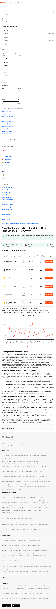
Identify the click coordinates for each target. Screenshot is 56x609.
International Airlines (29, 452)
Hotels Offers (11, 579)
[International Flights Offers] (21, 2)
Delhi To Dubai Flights (6, 495)
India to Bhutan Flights (7, 212)
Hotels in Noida (46, 593)
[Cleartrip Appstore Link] (16, 605)
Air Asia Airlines (13, 526)
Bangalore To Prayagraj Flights (20, 566)
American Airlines (5, 526)
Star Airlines (38, 524)
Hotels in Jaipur (36, 585)
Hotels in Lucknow (23, 593)
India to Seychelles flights (7, 204)
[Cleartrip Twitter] (10, 446)
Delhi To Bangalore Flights (17, 463)
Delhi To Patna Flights (6, 479)
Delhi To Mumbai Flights (17, 461)
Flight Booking (5, 452)
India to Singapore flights (7, 199)
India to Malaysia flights (7, 202)
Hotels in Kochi (5, 595)
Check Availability (48, 261)
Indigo (3, 518)
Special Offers (28, 579)
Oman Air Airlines (5, 529)
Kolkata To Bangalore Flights (7, 476)
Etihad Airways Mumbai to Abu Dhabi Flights (38, 555)
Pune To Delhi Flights (28, 463)
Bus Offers (17, 579)
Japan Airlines (20, 532)
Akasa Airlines (20, 518)
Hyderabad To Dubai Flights (7, 505)
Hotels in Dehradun (13, 598)
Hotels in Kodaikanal (36, 590)
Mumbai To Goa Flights (6, 463)
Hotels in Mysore (19, 590)
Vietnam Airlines (43, 529)
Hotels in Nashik (39, 595)
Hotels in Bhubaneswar (43, 598)
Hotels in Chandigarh (14, 593)
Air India (7, 518)
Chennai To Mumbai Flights (45, 481)
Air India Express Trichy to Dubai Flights (27, 548)
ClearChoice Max (46, 452)
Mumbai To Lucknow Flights (43, 486)
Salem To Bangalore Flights (7, 569)
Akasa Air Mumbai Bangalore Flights (9, 553)
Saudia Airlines (13, 529)
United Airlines (34, 526)
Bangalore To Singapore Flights (41, 507)
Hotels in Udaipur (12, 595)
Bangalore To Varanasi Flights (32, 481)
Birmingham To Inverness (7, 128)
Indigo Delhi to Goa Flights (7, 537)
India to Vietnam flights (7, 209)
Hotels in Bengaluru (20, 585)
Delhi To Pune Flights (42, 466)
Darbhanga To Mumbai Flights (8, 571)
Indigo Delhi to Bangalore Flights (45, 537)
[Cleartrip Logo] (4, 2)
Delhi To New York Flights (7, 512)
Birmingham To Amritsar (7, 111)
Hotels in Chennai (28, 585)
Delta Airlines (19, 529)
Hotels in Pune (12, 588)
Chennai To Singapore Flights (42, 502)
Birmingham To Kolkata (7, 121)
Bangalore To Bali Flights (29, 505)
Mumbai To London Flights (7, 497)
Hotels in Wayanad (5, 601)
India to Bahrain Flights (7, 216)
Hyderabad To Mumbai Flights (30, 484)
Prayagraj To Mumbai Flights (32, 566)
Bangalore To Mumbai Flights (38, 463)
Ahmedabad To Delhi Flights (20, 466)
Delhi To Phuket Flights (16, 507)
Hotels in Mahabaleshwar (30, 588)
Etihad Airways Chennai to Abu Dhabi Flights (27, 558)
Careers (8, 440)
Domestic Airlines (38, 452)
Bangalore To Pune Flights (21, 481)
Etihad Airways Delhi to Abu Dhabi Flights (10, 558)
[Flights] (11, 2)
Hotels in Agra (13, 601)
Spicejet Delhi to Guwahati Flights (22, 555)
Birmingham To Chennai (7, 118)
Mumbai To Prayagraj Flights (7, 566)
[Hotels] (14, 2)
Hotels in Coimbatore (23, 598)
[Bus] (18, 2)
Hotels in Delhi (12, 590)
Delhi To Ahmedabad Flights (7, 471)
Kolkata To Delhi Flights (38, 468)
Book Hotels (20, 455)
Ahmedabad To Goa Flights (36, 479)
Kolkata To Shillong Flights (20, 571)
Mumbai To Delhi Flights (6, 461)
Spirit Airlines (27, 532)
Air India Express (13, 518)
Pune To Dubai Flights (6, 500)
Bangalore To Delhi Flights (37, 461)
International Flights (12, 452)
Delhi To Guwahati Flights (7, 489)
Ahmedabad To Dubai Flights (7, 502)
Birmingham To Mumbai (7, 114)
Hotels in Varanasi (5, 593)
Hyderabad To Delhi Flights (32, 466)
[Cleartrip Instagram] (8, 446)
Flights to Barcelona (6, 194)
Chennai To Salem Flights (42, 569)
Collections (21, 440)
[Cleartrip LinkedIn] (11, 446)
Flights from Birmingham (7, 187)
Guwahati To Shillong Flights (7, 574)
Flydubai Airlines (13, 532)
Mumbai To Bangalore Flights (7, 466)
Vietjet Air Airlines (5, 532)
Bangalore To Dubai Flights (19, 502)
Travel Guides (43, 455)
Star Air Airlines (45, 524)
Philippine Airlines (31, 524)
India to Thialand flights (7, 207)
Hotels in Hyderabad (20, 588)
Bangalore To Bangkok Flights (28, 507)
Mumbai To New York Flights (18, 512)
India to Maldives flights (7, 197)
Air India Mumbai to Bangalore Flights (23, 542)
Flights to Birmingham (6, 192)
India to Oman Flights (6, 219)
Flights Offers (4, 579)
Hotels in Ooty (39, 588)
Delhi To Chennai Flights (42, 476)
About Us (4, 440)
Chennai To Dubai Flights (31, 502)
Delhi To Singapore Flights (41, 497)
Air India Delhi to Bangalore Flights (33, 545)
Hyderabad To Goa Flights (43, 473)
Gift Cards (27, 440)
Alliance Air (31, 518)
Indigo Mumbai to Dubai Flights (31, 537)
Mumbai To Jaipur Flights (32, 486)
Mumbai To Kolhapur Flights (30, 569)
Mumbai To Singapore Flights (39, 500)
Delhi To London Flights (35, 495)
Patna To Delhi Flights (16, 479)
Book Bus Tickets (27, 455)
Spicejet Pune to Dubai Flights (37, 553)
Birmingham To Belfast (7, 131)
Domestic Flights (21, 452)
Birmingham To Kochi (6, 133)
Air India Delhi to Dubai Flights (20, 545)
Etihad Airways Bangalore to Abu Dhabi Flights (11, 560)
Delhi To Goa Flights (27, 461)
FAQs (13, 440)
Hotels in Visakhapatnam (33, 598)
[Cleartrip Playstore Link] (6, 605)
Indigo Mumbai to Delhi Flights (20, 540)
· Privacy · (13, 443)
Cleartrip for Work (13, 455)
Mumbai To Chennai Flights (20, 486)
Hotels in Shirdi (5, 590)
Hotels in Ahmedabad (45, 590)
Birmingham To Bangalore (7, 116)
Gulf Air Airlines (27, 526)
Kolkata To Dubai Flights (18, 510)
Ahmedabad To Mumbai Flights (8, 473)
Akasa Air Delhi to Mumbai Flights (25, 550)
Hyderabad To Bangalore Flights (17, 484)
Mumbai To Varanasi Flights (31, 476)
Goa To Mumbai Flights (32, 473)
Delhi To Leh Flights (17, 489)
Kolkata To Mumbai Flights (42, 484)
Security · (17, 443)
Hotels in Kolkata (47, 588)
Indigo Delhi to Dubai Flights (18, 537)
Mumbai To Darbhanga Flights (45, 566)
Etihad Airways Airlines (14, 524)
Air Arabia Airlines (5, 524)
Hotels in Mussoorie (31, 595)
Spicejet (26, 518)
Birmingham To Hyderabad (8, 126)
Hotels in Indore (39, 593)
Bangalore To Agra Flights (43, 571)
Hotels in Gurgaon (31, 593)
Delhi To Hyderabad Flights (19, 471)
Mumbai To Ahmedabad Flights (8, 486)
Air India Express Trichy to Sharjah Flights (10, 550)
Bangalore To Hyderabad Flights (8, 481)
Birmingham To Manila (6, 123)
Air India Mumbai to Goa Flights (37, 542)
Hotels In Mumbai (12, 585)
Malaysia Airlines (23, 524)
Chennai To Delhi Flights (28, 468)
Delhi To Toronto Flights (18, 505)
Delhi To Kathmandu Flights (29, 497)
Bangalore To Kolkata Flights (20, 473)
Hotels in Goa (4, 585)
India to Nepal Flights (6, 214)
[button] (3, 245)
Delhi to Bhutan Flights (29, 512)
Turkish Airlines (20, 526)
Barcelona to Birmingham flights (39, 237)
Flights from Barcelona (7, 189)
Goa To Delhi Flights (6, 484)
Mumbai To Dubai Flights (16, 495)
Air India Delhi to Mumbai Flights (34, 540)
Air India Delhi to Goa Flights (7, 545)
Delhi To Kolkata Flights (30, 471)
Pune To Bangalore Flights (41, 471)
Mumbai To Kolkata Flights (19, 476)
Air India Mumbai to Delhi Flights (8, 542)
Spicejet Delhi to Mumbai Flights (8, 555)
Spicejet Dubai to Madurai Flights (23, 553)
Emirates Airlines (26, 529)
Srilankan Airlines (42, 526)
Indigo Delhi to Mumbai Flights (8, 540)
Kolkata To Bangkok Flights (40, 505)
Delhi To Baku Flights (28, 510)
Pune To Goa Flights (25, 479)
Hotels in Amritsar (5, 598)
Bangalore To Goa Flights (17, 468)
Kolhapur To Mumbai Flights (31, 571)
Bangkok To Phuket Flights (7, 510)
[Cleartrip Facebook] (7, 446)
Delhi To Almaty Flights (6, 507)
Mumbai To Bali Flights (16, 500)
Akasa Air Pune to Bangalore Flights (40, 550)
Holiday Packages (35, 455)
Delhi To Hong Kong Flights (39, 510)
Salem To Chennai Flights (19, 569)
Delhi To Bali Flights (26, 495)
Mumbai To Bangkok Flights (27, 500)
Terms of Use (22, 443)
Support (16, 440)
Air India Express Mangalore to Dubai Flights (10, 548)
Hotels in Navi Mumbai (21, 595)
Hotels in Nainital (20, 601)
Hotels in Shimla (5, 588)
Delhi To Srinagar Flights (6, 468)
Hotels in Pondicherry (48, 595)
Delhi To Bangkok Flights (18, 497)
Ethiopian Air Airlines (35, 529)
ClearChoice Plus (5, 455)
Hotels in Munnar (27, 590)
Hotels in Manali (44, 585)
